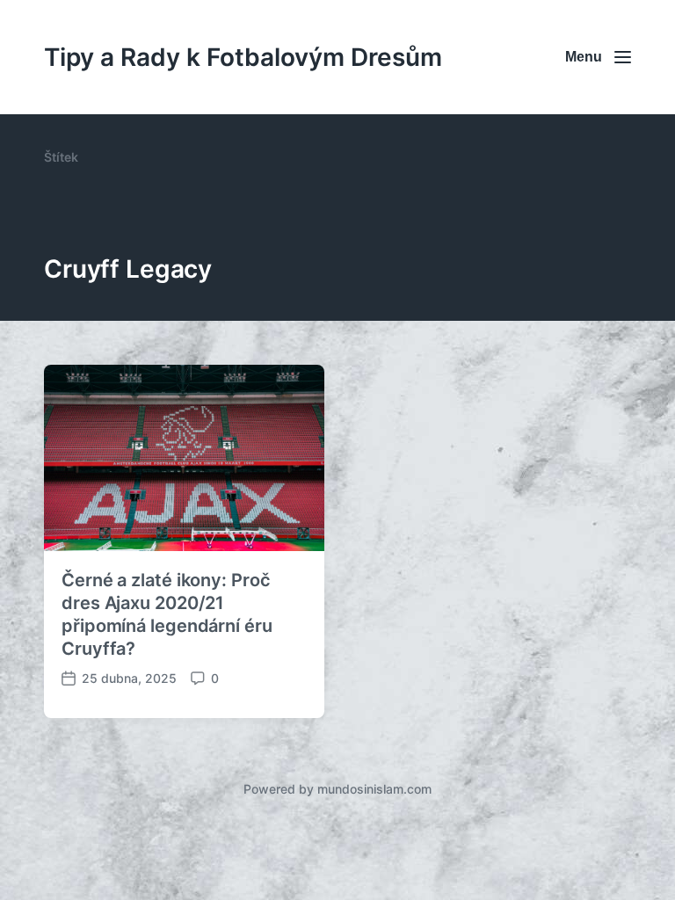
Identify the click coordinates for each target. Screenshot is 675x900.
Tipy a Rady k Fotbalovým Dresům (243, 57)
